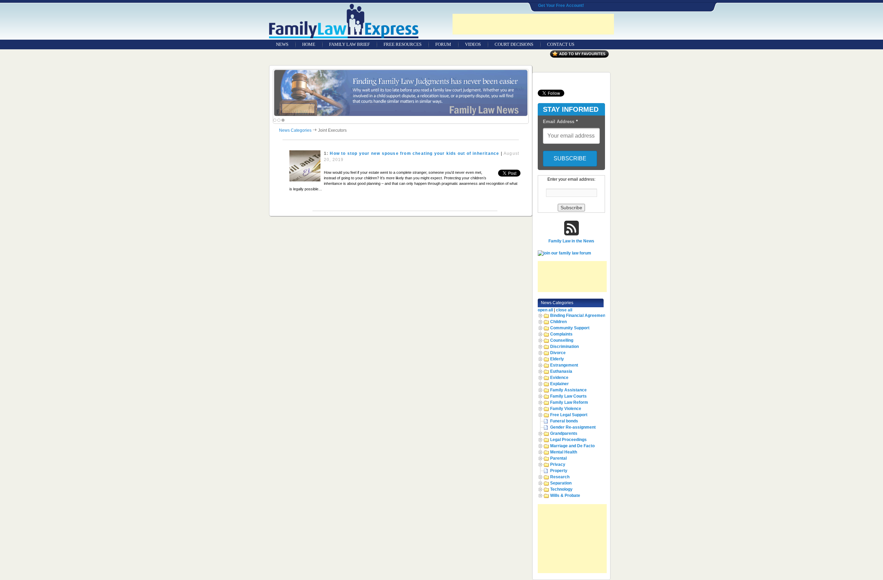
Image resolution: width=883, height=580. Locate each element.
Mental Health (563, 452)
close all (564, 310)
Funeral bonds (564, 421)
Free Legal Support (568, 414)
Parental (558, 458)
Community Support (569, 328)
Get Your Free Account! (561, 5)
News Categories (295, 130)
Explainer (559, 383)
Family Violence (565, 408)
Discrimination (564, 346)
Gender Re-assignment (573, 427)
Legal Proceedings (568, 439)
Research (559, 476)
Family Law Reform (569, 402)
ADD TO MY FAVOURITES (582, 54)
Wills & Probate (565, 495)
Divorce (558, 352)
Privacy (557, 464)
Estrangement (564, 365)
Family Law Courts (568, 396)
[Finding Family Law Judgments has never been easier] (400, 93)
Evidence (559, 377)
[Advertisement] (533, 24)
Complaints (561, 334)
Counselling (561, 340)
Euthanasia (561, 371)
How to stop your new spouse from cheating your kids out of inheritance (414, 153)
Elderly (557, 359)
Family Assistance (568, 390)
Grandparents (563, 433)
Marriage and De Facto (572, 445)
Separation (561, 483)
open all (545, 310)
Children (558, 321)
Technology (561, 489)
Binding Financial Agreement (578, 315)
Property (558, 470)
